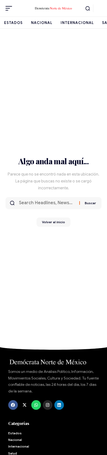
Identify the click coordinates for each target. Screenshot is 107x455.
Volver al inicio (53, 222)
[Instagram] (47, 405)
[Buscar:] (47, 203)
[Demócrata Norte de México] (53, 8)
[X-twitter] (24, 405)
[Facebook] (13, 405)
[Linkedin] (59, 405)
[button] (10, 8)
